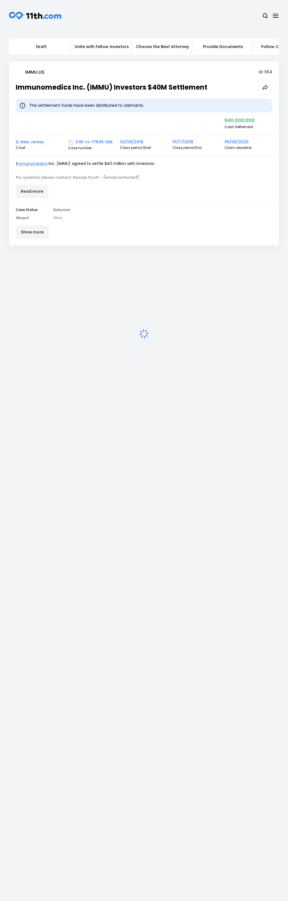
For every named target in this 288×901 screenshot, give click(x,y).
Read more (32, 191)
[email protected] (121, 177)
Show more (32, 232)
